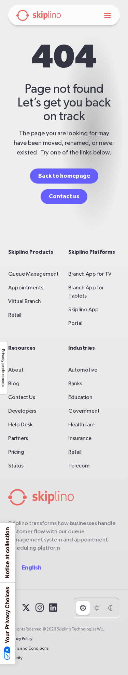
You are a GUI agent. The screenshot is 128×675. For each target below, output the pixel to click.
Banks (75, 383)
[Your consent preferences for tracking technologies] (4, 367)
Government (84, 411)
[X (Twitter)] (26, 607)
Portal (75, 323)
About (16, 370)
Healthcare (81, 424)
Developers (22, 411)
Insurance (79, 438)
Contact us (64, 196)
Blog (13, 383)
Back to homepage (64, 176)
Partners (18, 438)
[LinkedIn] (53, 607)
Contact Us (21, 397)
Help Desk (20, 424)
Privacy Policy (20, 639)
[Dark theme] (110, 608)
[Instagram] (39, 607)
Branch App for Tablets (86, 292)
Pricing (16, 452)
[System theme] (83, 608)
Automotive (82, 370)
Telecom (79, 465)
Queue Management (33, 274)
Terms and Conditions (28, 648)
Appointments (25, 287)
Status (16, 465)
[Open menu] (107, 15)
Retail (15, 315)
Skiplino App (83, 309)
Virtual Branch (24, 301)
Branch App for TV (90, 274)
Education (80, 397)
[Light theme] (96, 608)
